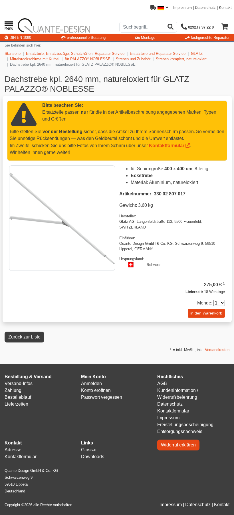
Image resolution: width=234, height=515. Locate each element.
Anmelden (91, 383)
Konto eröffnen (96, 390)
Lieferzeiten (16, 404)
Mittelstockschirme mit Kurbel (34, 59)
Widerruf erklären (178, 444)
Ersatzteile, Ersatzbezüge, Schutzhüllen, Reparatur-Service (75, 53)
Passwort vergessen (101, 397)
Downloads (92, 456)
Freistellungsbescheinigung (185, 424)
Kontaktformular (166, 145)
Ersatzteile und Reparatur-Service (157, 53)
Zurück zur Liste (24, 336)
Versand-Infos (19, 383)
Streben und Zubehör (133, 59)
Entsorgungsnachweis (179, 431)
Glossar (89, 449)
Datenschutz (205, 7)
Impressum (182, 7)
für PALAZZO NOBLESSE (87, 58)
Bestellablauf (18, 397)
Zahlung (13, 390)
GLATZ (197, 53)
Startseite (13, 53)
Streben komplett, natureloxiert (181, 59)
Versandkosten (217, 350)
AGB (162, 383)
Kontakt (225, 7)
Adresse (13, 449)
